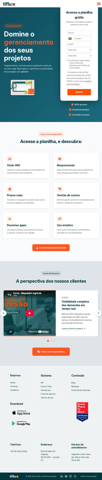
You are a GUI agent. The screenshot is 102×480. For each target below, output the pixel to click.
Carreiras (14, 386)
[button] (51, 3)
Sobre (12, 382)
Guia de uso (46, 390)
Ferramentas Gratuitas (80, 390)
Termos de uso (47, 397)
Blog (73, 383)
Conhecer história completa (72, 328)
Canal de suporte (48, 394)
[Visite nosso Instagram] (71, 476)
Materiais (75, 386)
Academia (14, 390)
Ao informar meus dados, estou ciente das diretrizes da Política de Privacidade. (79, 64)
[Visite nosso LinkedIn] (62, 476)
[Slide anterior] (3, 313)
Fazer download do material (52, 247)
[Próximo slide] (99, 313)
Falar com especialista (53, 351)
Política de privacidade (89, 476)
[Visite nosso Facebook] (75, 476)
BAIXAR (79, 92)
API (42, 383)
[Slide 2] (51, 341)
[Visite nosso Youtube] (66, 476)
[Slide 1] (48, 341)
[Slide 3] (54, 341)
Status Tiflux (46, 386)
